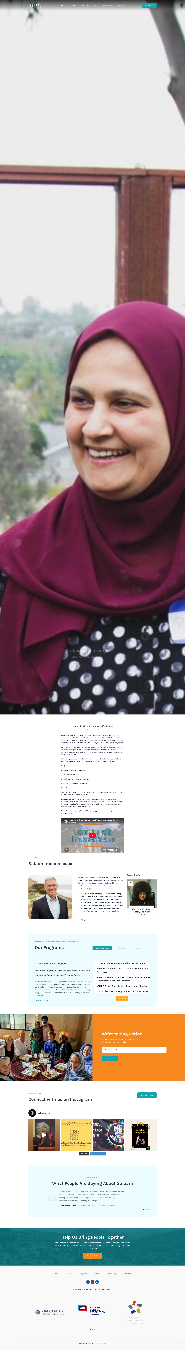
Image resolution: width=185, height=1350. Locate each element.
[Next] (182, 654)
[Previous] (2, 654)
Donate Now (149, 5)
